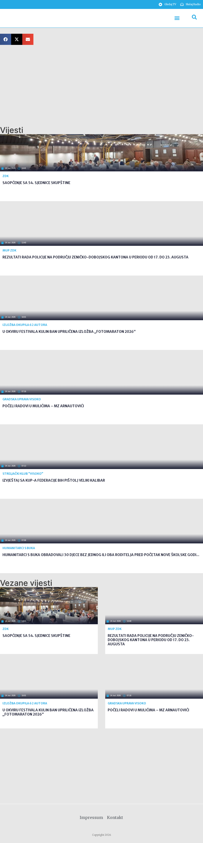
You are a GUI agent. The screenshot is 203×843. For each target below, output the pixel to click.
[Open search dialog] (194, 18)
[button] (177, 18)
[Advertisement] (101, 85)
